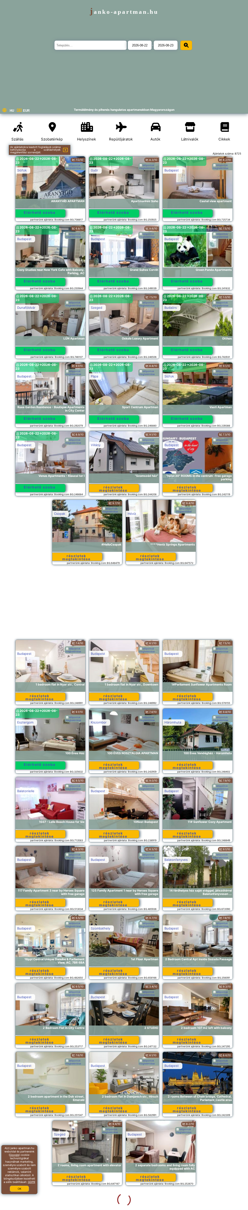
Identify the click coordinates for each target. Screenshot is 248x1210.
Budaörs (170, 308)
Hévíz (132, 514)
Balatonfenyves (176, 860)
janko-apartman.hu (124, 11)
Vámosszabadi (175, 1203)
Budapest (171, 170)
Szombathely (100, 928)
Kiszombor (99, 722)
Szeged (96, 308)
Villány (96, 445)
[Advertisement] (124, 604)
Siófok (22, 170)
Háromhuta (172, 722)
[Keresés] (186, 45)
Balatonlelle (25, 791)
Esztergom (25, 722)
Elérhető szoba (39, 212)
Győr (94, 170)
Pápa (94, 376)
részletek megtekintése (113, 488)
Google (14, 1155)
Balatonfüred (27, 1203)
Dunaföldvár (26, 308)
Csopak (59, 514)
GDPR (31, 1182)
